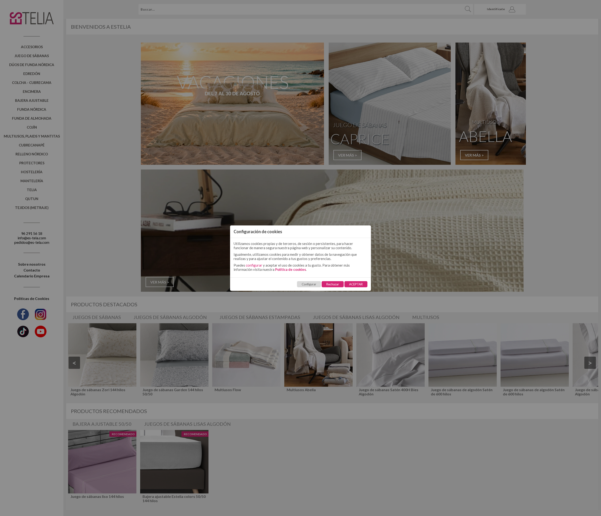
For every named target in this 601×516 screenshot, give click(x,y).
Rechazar (332, 284)
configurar (254, 265)
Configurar (309, 284)
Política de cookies (290, 269)
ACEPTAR (356, 284)
